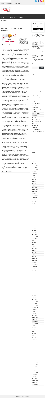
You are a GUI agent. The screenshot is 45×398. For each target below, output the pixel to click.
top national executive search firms (10, 159)
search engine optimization (23, 143)
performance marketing (14, 121)
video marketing (25, 164)
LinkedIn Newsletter (18, 3)
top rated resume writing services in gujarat (13, 160)
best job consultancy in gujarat (19, 58)
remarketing (7, 142)
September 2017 (35, 327)
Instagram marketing (12, 100)
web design (4, 168)
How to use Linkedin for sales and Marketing (18, 95)
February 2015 (35, 362)
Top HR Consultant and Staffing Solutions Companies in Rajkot (19, 155)
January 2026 (34, 167)
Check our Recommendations (17, 1)
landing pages (22, 104)
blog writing (27, 74)
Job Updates (34, 117)
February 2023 (35, 236)
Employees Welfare (36, 89)
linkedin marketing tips (19, 108)
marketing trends (25, 113)
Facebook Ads (9, 91)
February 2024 (35, 213)
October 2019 (34, 287)
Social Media (9, 49)
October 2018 (34, 309)
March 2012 (34, 378)
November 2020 (35, 264)
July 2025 (34, 179)
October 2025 (34, 173)
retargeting (10, 143)
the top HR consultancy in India (10, 147)
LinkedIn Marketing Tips (12, 17)
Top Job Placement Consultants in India (11, 158)
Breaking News (35, 76)
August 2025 (34, 177)
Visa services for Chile (9, 167)
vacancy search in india (19, 164)
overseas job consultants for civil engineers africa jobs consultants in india (17, 117)
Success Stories (19, 49)
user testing (4, 163)
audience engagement (12, 53)
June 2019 (34, 293)
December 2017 (35, 321)
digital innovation (22, 83)
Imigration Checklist (36, 113)
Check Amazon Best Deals (5, 1)
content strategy (18, 79)
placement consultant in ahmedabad (18, 125)
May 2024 (34, 207)
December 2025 (35, 169)
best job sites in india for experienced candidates (16, 63)
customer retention (15, 82)
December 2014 (35, 364)
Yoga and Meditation (36, 150)
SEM (3, 145)
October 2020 (34, 266)
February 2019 (35, 301)
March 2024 (34, 211)
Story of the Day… (35, 139)
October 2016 (34, 347)
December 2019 (35, 284)
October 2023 (34, 220)
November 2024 (35, 195)
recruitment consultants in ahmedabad (15, 139)
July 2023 (34, 226)
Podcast (23, 129)
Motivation (3, 17)
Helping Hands (35, 107)
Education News (35, 87)
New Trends (4, 49)
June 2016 (34, 354)
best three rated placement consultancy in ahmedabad (18, 71)
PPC (9, 138)
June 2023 (34, 228)
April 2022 (34, 246)
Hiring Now (21, 17)
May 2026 (34, 159)
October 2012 (34, 374)
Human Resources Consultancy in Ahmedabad (19, 96)
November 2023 (35, 218)
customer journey (9, 82)
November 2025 (35, 171)
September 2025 (35, 175)
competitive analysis (17, 78)
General (33, 101)
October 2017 (34, 325)
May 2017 (34, 333)
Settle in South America (10, 145)
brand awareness (5, 75)
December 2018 (35, 305)
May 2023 (34, 230)
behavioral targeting (24, 53)
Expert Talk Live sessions (9, 88)
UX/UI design (17, 163)
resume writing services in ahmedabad (16, 142)
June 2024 (34, 205)
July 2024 (34, 203)
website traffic (15, 168)
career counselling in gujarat (22, 76)
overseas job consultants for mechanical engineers (11, 118)
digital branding (16, 83)
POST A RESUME (5, 138)
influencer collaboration (17, 99)
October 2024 (34, 197)
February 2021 (35, 258)
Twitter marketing (11, 162)
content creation (24, 78)
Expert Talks (4, 91)
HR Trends (34, 111)
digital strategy (12, 84)
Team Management (36, 143)
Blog (33, 74)
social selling (26, 145)
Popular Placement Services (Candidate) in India (20, 137)
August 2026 (34, 153)
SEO (5, 145)
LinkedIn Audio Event (36, 119)
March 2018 (34, 315)
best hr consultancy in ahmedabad (17, 55)
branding (14, 75)
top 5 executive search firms (15, 151)
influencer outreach (6, 100)
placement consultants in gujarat (16, 126)
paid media (4, 121)
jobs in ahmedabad (10, 104)
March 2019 (34, 299)
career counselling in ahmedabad (12, 76)
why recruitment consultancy (22, 168)
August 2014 (34, 370)
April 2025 (34, 185)
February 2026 (35, 165)
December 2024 (35, 193)
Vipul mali (14, 166)
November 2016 (35, 345)
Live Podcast (21, 112)
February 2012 (35, 380)
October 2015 (34, 356)
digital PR (7, 84)
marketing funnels (19, 113)
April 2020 (34, 278)
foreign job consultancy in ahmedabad (18, 91)
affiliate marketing (15, 50)
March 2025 (34, 187)
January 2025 (34, 191)
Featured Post (35, 95)
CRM (17, 80)
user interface (26, 162)
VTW (23, 167)
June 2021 (34, 250)
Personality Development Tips (38, 131)
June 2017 (34, 331)
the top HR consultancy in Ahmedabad (13, 146)
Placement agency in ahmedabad (8, 122)
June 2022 (34, 242)
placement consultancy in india (7, 125)
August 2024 (34, 201)
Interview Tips (35, 115)
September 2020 (35, 268)
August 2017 (34, 329)
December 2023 (35, 217)
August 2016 (34, 351)
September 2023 (35, 222)
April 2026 (34, 161)
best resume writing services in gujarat (13, 67)
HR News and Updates (36, 109)
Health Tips (34, 105)
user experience (21, 162)
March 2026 (34, 163)
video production (5, 166)
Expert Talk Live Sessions (37, 91)
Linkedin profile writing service (14, 109)
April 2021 (34, 254)
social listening (16, 145)
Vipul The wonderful (19, 166)
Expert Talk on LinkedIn (24, 88)
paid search (8, 121)
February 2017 (35, 339)
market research (26, 112)
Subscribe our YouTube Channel (6, 3)
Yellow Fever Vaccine (36, 148)
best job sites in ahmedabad (22, 62)
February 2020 (35, 280)
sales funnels (16, 143)
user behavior (16, 162)
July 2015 (34, 358)
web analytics (27, 167)
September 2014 (35, 368)
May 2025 (34, 183)
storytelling (4, 146)
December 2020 (35, 262)
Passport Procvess (36, 129)
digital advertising (11, 83)
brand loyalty (11, 75)
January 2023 (34, 238)
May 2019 (34, 295)
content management (6, 79)
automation (18, 53)
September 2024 (35, 199)
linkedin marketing (12, 108)
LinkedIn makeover (6, 108)
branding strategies (20, 75)
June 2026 (34, 157)
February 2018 (35, 317)
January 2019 (34, 303)
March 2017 (34, 337)
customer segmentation (22, 82)
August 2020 (34, 270)
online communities (15, 116)
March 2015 (34, 360)
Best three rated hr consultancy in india (16, 70)
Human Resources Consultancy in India (20, 97)
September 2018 (35, 311)
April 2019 (34, 297)
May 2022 (34, 244)
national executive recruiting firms (18, 114)
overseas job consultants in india (23, 120)
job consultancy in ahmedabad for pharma (12, 101)
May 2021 (34, 252)
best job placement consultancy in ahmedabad (16, 59)
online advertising (9, 116)
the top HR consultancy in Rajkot (21, 147)
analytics (25, 51)
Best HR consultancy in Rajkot (24, 57)
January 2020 (34, 282)
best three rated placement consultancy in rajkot (16, 74)
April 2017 (34, 335)
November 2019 (35, 285)
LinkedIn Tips (34, 123)
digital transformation (22, 84)
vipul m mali (10, 166)
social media (22, 145)
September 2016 (35, 349)
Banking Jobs (34, 72)
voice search (20, 167)
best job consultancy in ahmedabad (8, 58)
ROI (13, 143)
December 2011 (35, 384)
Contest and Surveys (36, 83)
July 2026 (34, 155)
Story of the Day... (14, 49)
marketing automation (12, 113)
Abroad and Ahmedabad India (7, 50)
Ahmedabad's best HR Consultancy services (17, 51)
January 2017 (34, 341)
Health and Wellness (36, 103)
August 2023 (34, 224)
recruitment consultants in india (15, 141)
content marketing (13, 79)
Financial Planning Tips (36, 97)
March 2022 (34, 248)
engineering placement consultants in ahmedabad (15, 87)
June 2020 (34, 274)
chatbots (4, 78)
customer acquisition (22, 80)
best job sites (15, 62)
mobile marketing (10, 114)
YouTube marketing (9, 171)
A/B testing (27, 49)
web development (10, 168)
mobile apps (5, 114)
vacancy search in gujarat (11, 164)
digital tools (17, 84)
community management (10, 78)
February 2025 (35, 189)
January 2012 (34, 382)
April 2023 (34, 232)
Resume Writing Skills (36, 135)
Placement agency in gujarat (18, 122)
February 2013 (35, 372)
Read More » (13, 44)
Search (33, 65)
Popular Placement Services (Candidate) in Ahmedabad (13, 135)
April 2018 (34, 313)
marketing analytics (6, 113)
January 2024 (34, 215)
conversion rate (9, 80)
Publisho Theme (18, 396)
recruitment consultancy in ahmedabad (16, 138)
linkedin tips (21, 109)
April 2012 (34, 376)
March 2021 (34, 256)
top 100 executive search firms (19, 150)
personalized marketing (22, 121)
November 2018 (35, 307)
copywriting (14, 80)
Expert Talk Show (35, 93)
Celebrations (34, 79)
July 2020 (34, 272)
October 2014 (34, 366)
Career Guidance (35, 78)
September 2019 (35, 289)
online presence (21, 116)
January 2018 (34, 319)
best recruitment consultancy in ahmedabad (12, 66)
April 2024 (34, 209)
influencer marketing (24, 99)
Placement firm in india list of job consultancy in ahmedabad (12, 129)
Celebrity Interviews (36, 81)
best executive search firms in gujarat (20, 54)
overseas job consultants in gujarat (12, 120)
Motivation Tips (35, 125)
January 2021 (34, 260)
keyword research (16, 104)
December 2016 (35, 343)
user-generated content (10, 163)
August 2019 (34, 291)
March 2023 (34, 234)
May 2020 (34, 276)
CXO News (34, 85)
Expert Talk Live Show (16, 88)
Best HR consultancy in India (14, 57)
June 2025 (34, 181)
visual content (15, 167)
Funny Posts (34, 99)
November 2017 (35, 323)
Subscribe (38, 29)
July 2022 (34, 240)
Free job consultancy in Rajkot (16, 92)
